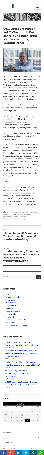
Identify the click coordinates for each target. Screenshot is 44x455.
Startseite (7, 433)
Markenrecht (10, 314)
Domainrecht (10, 303)
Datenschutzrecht (12, 297)
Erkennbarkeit (8, 216)
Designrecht (10, 300)
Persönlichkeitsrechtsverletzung (14, 219)
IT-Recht (9, 308)
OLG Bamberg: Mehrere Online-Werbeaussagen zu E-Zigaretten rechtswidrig (18, 373)
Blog (7, 294)
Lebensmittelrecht (13, 311)
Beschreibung (18, 214)
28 (27, 420)
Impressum (8, 443)
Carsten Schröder (12, 212)
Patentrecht (10, 317)
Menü (37, 8)
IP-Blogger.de (7, 449)
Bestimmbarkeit (29, 214)
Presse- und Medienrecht (15, 320)
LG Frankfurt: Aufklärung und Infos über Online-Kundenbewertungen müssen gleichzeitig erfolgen (21, 353)
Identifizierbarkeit (20, 216)
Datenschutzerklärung (21, 449)
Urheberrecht (10, 323)
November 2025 (22, 404)
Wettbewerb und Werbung (16, 325)
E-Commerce (10, 306)
